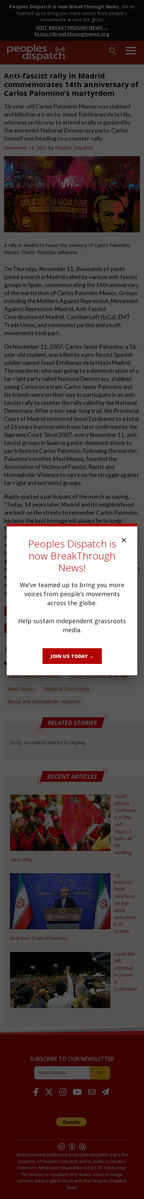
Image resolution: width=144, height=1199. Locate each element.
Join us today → (72, 656)
